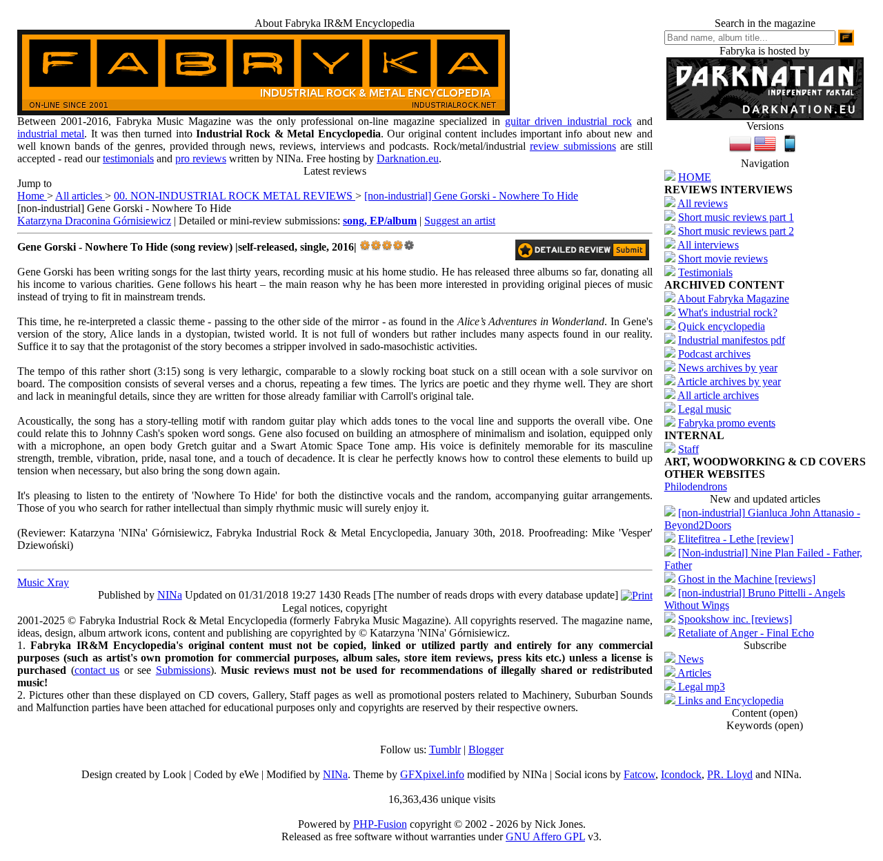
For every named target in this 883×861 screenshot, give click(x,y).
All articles (80, 196)
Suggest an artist (459, 220)
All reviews (702, 203)
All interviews (708, 245)
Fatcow (639, 774)
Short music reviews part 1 (736, 217)
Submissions (183, 670)
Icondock (681, 774)
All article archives (718, 395)
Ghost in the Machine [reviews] (746, 579)
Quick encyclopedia (721, 326)
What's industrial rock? (727, 312)
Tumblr (445, 749)
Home (32, 196)
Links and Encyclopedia (729, 700)
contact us (97, 670)
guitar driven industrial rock (568, 121)
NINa (169, 595)
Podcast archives (714, 354)
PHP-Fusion (380, 824)
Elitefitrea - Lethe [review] (735, 539)
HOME (694, 177)
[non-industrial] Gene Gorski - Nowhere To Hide (471, 196)
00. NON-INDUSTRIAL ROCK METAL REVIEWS (234, 196)
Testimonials (705, 272)
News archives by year (727, 368)
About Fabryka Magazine (733, 298)
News (689, 659)
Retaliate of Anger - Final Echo (746, 633)
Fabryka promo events (726, 423)
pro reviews (200, 158)
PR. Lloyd (730, 774)
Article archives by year (729, 381)
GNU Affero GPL (545, 836)
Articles (693, 673)
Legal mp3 (700, 687)
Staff (688, 449)
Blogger (486, 749)
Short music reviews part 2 (736, 231)
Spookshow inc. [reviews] (735, 619)
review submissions (573, 146)
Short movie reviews (723, 258)
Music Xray (43, 582)
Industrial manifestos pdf (731, 340)
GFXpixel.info (432, 774)
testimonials (128, 158)
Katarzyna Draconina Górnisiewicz (94, 220)
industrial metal (50, 133)
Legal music (704, 409)
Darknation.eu (408, 158)
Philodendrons (695, 486)
